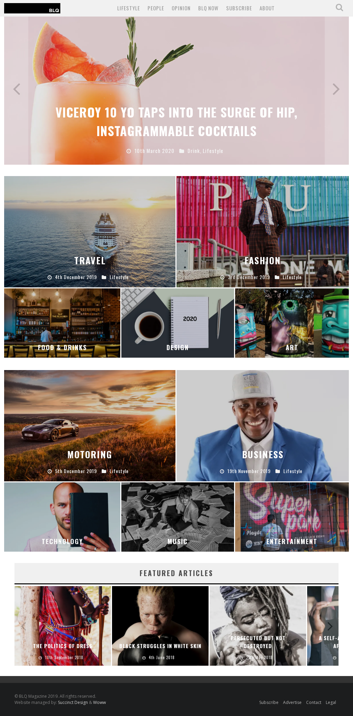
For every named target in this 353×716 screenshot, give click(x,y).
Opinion (181, 8)
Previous (16, 91)
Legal (331, 702)
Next (337, 91)
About (267, 8)
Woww (99, 702)
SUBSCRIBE (239, 8)
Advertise (292, 702)
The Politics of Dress (62, 645)
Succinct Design (73, 702)
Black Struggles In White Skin (160, 645)
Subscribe (269, 702)
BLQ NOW (208, 8)
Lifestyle (128, 8)
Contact (313, 702)
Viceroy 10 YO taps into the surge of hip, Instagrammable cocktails (176, 121)
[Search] (340, 8)
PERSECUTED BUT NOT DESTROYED (258, 641)
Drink (194, 150)
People (156, 8)
